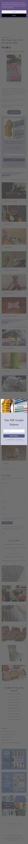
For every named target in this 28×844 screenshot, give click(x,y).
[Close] (25, 400)
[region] (14, 9)
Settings (14, 15)
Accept (14, 11)
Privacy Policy (19, 439)
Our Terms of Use (11, 439)
